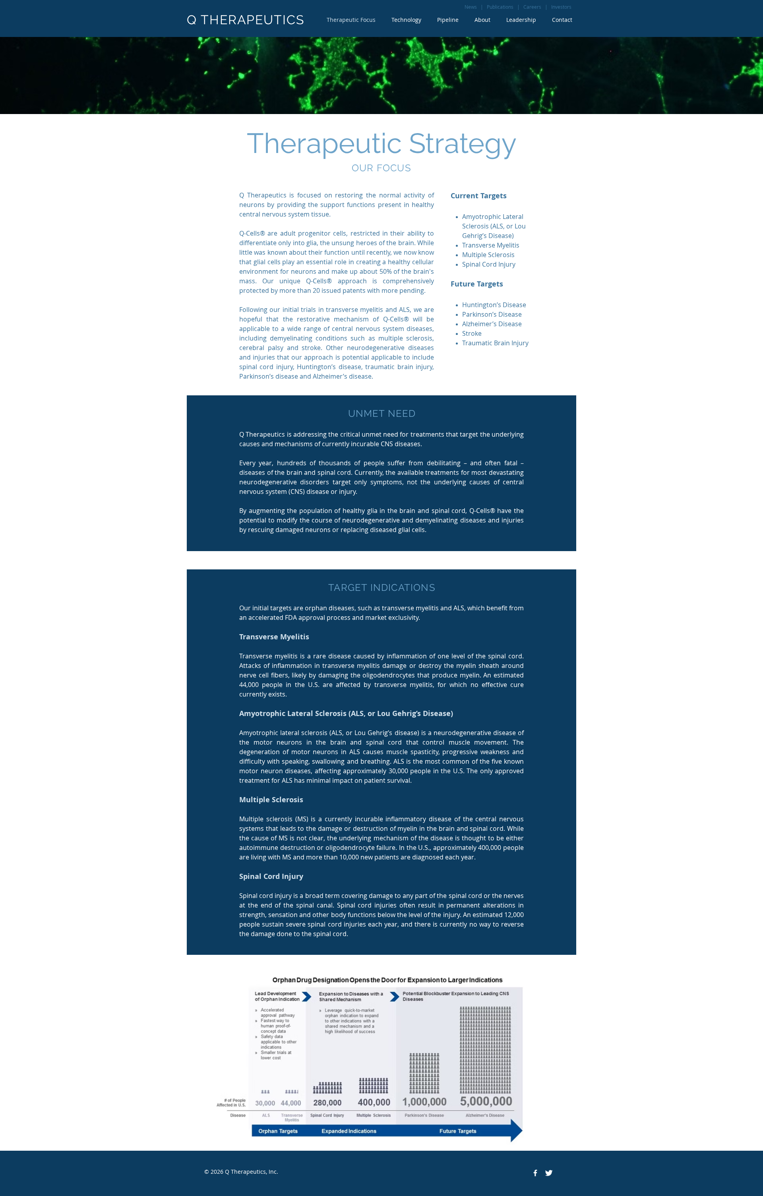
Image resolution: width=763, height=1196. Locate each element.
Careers (532, 7)
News (471, 7)
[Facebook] (535, 1173)
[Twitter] (548, 1173)
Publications (500, 7)
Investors (561, 7)
